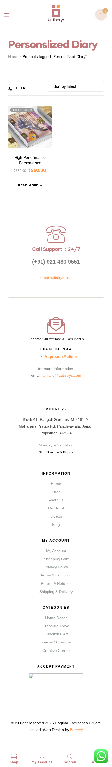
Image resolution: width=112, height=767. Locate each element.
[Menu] (10, 14)
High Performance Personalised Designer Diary (30, 160)
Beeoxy (76, 730)
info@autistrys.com (56, 277)
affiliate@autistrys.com (61, 375)
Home (13, 56)
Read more (28, 185)
